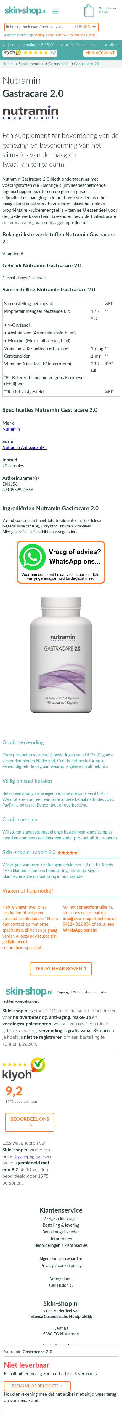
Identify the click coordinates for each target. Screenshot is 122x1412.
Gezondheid (58, 64)
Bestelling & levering (61, 1225)
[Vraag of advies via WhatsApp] (61, 562)
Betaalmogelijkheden (61, 1232)
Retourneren (60, 1239)
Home (7, 64)
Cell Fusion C (61, 1286)
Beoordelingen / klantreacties (61, 1246)
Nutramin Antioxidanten (24, 448)
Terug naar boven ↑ (61, 968)
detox (62, 35)
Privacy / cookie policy (61, 1266)
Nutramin (11, 429)
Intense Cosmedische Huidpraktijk (61, 1317)
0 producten (107, 8)
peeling (39, 35)
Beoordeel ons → (29, 1122)
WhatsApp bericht (80, 930)
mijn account (100, 53)
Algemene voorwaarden (60, 1259)
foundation (77, 35)
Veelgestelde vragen (61, 1219)
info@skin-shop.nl (79, 919)
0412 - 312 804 (77, 924)
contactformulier (92, 907)
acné (51, 35)
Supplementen (30, 64)
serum (93, 35)
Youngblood (61, 1279)
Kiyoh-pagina (27, 1156)
